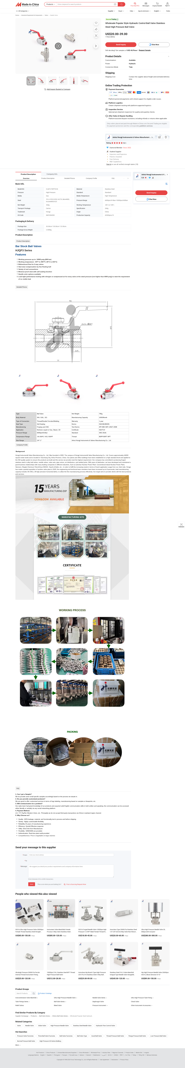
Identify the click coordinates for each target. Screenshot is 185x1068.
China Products (50, 1052)
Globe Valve (42, 1026)
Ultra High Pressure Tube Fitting (141, 998)
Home (17, 15)
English (42, 1055)
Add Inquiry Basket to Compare (58, 89)
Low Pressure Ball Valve (158, 1036)
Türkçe (134, 1055)
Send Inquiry (121, 45)
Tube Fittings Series (21, 1002)
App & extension (143, 11)
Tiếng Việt (141, 1055)
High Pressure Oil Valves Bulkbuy (50, 1041)
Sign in (167, 6)
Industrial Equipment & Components (31, 15)
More (17, 1045)
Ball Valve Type (82, 1036)
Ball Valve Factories (66, 1036)
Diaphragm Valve (98, 1002)
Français (64, 1055)
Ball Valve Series (59, 1002)
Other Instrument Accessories (141, 1005)
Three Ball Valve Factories (46, 1036)
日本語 (116, 1055)
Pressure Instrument (99, 1005)
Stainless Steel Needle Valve (82, 1026)
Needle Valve (54, 15)
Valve (46, 15)
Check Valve (135, 1002)
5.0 (143, 178)
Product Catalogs (46, 993)
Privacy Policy (124, 1059)
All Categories (22, 11)
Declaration (114, 1059)
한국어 (110, 1055)
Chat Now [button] (155, 45)
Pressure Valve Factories (25, 1036)
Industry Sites (106, 1052)
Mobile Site (139, 1052)
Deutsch (88, 1055)
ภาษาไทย (127, 1055)
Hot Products (40, 1052)
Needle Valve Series (98, 998)
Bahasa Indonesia (152, 1055)
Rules (168, 11)
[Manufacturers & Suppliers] (27, 4)
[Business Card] (166, 184)
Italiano (82, 1055)
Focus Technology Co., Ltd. (78, 1059)
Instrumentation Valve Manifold (25, 998)
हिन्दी (121, 1055)
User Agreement (104, 1059)
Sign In (108, 164)
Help (131, 11)
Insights (146, 1052)
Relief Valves (19, 1005)
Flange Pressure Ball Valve (137, 1036)
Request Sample (145, 50)
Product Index (129, 1052)
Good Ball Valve (96, 1036)
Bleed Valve (58, 1005)
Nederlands (96, 1055)
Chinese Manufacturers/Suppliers (67, 1052)
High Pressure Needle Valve (60, 1026)
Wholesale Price (95, 1052)
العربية (104, 1055)
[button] (124, 178)
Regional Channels (117, 1052)
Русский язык (73, 1055)
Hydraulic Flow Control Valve (105, 1026)
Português (57, 1055)
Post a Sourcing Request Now (75, 884)
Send (31, 884)
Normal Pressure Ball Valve (26, 1041)
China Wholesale (84, 1052)
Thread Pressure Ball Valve (115, 1036)
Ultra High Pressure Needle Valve (65, 998)
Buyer (120, 11)
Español (49, 1055)
